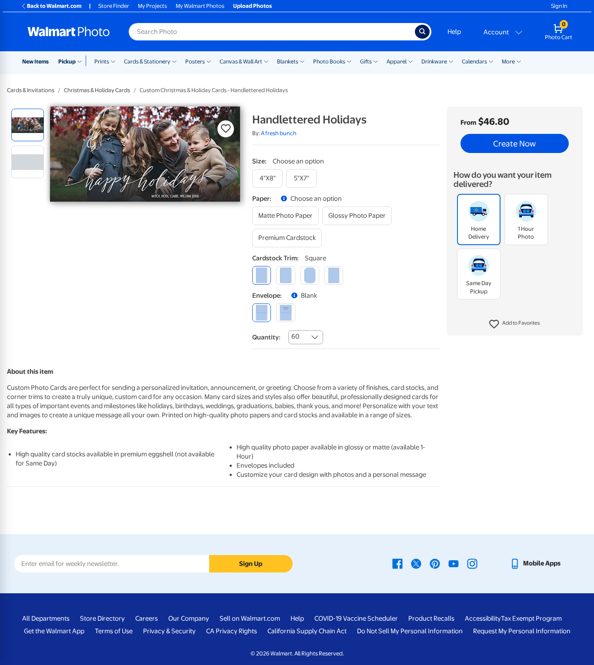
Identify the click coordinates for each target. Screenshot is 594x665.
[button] (514, 324)
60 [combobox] (295, 336)
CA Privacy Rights (231, 631)
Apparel (397, 61)
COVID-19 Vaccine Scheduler (356, 618)
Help (454, 32)
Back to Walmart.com (54, 6)
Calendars (474, 61)
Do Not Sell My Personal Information (410, 631)
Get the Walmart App (54, 631)
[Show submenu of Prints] (113, 61)
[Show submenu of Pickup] (81, 61)
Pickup (67, 61)
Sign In (559, 6)
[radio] (27, 125)
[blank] (261, 312)
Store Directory (102, 618)
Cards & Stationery (147, 61)
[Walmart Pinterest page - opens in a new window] (435, 563)
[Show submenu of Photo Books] (349, 61)
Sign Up (250, 564)
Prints (101, 61)
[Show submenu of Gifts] (375, 61)
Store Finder (113, 6)
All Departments (46, 618)
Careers (146, 618)
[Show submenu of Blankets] (302, 61)
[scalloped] (333, 275)
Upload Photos (252, 6)
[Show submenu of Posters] (208, 61)
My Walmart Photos (200, 6)
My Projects (152, 6)
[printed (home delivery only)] (285, 312)
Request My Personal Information (522, 631)
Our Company (188, 618)
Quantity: (266, 337)
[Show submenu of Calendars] (491, 61)
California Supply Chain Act (307, 631)
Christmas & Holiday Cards (97, 90)
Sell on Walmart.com (250, 618)
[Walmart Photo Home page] (68, 32)
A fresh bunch (279, 133)
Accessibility (483, 618)
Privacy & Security (169, 631)
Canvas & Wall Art (241, 61)
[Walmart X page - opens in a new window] (416, 563)
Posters (195, 61)
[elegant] (309, 275)
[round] (285, 275)
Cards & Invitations (30, 90)
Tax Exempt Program (531, 618)
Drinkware (434, 61)
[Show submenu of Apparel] (410, 61)
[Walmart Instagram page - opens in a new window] (472, 563)
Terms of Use (114, 631)
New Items (35, 61)
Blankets (287, 61)
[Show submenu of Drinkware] (451, 61)
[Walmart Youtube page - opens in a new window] (453, 563)
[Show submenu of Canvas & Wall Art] (266, 61)
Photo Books (329, 61)
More (508, 61)
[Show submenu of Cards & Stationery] (174, 61)
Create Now (514, 143)
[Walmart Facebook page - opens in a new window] (397, 563)
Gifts (366, 61)
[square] (261, 275)
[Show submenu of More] (518, 61)
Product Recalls (431, 618)
